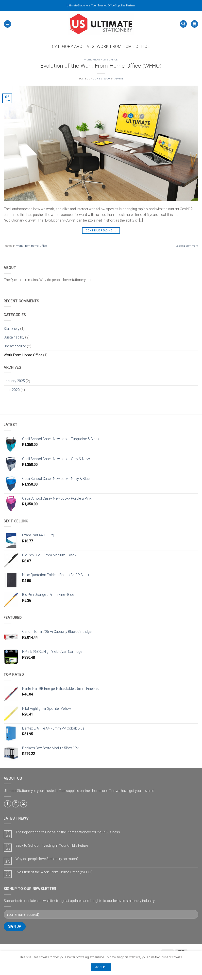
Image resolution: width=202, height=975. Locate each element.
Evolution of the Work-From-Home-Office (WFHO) (101, 65)
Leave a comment (187, 245)
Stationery (11, 329)
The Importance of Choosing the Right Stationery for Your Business (68, 832)
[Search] (183, 23)
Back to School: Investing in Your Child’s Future (52, 845)
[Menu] (7, 23)
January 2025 (14, 381)
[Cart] (194, 23)
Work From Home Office (101, 59)
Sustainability (14, 337)
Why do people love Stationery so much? (47, 859)
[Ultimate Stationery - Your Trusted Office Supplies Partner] (101, 24)
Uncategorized (15, 346)
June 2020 (12, 390)
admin (119, 78)
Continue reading (101, 230)
